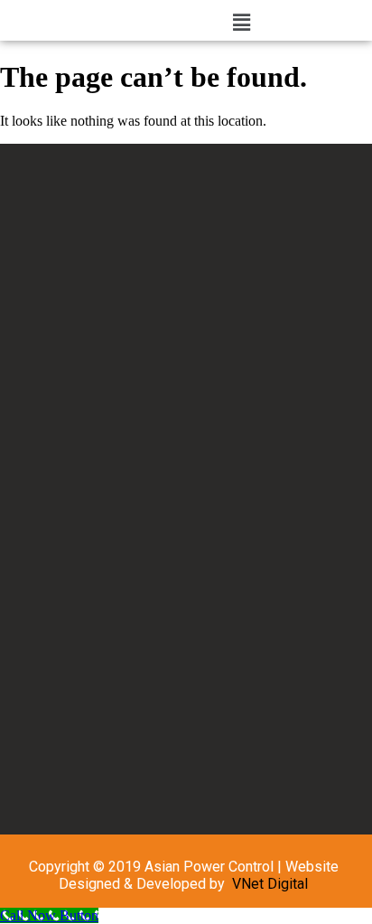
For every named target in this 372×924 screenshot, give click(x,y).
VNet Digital (270, 883)
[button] (242, 22)
